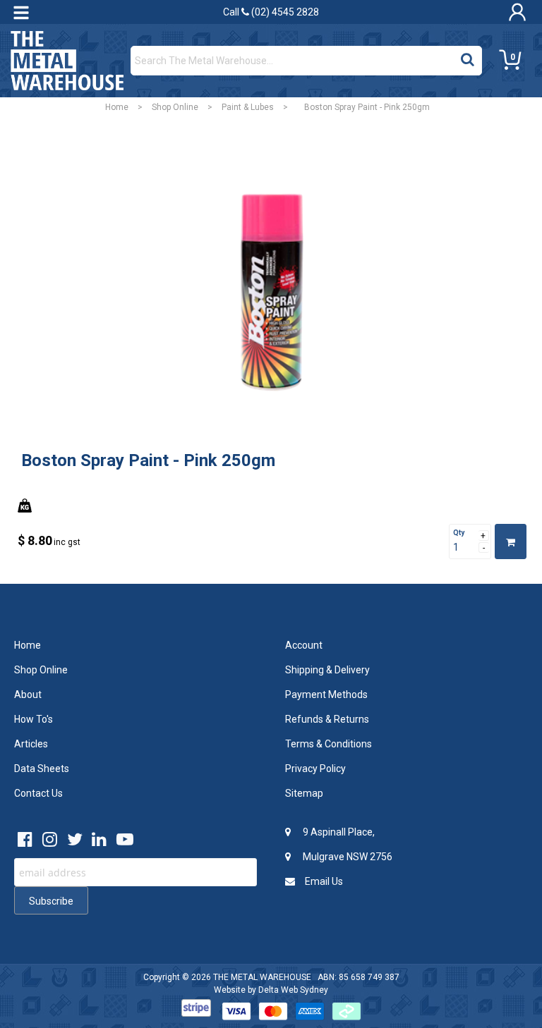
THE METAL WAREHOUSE (262, 977)
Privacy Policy (315, 768)
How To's (33, 719)
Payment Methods (326, 694)
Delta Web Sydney (293, 990)
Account (304, 645)
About (28, 694)
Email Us (323, 881)
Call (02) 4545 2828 (271, 12)
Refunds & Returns (327, 719)
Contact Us (38, 793)
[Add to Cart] (510, 541)
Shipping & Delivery (327, 669)
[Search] (467, 57)
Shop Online (175, 107)
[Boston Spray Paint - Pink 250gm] (271, 294)
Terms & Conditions (328, 743)
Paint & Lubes (248, 107)
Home (116, 107)
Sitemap (304, 793)
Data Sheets (41, 768)
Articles (31, 743)
